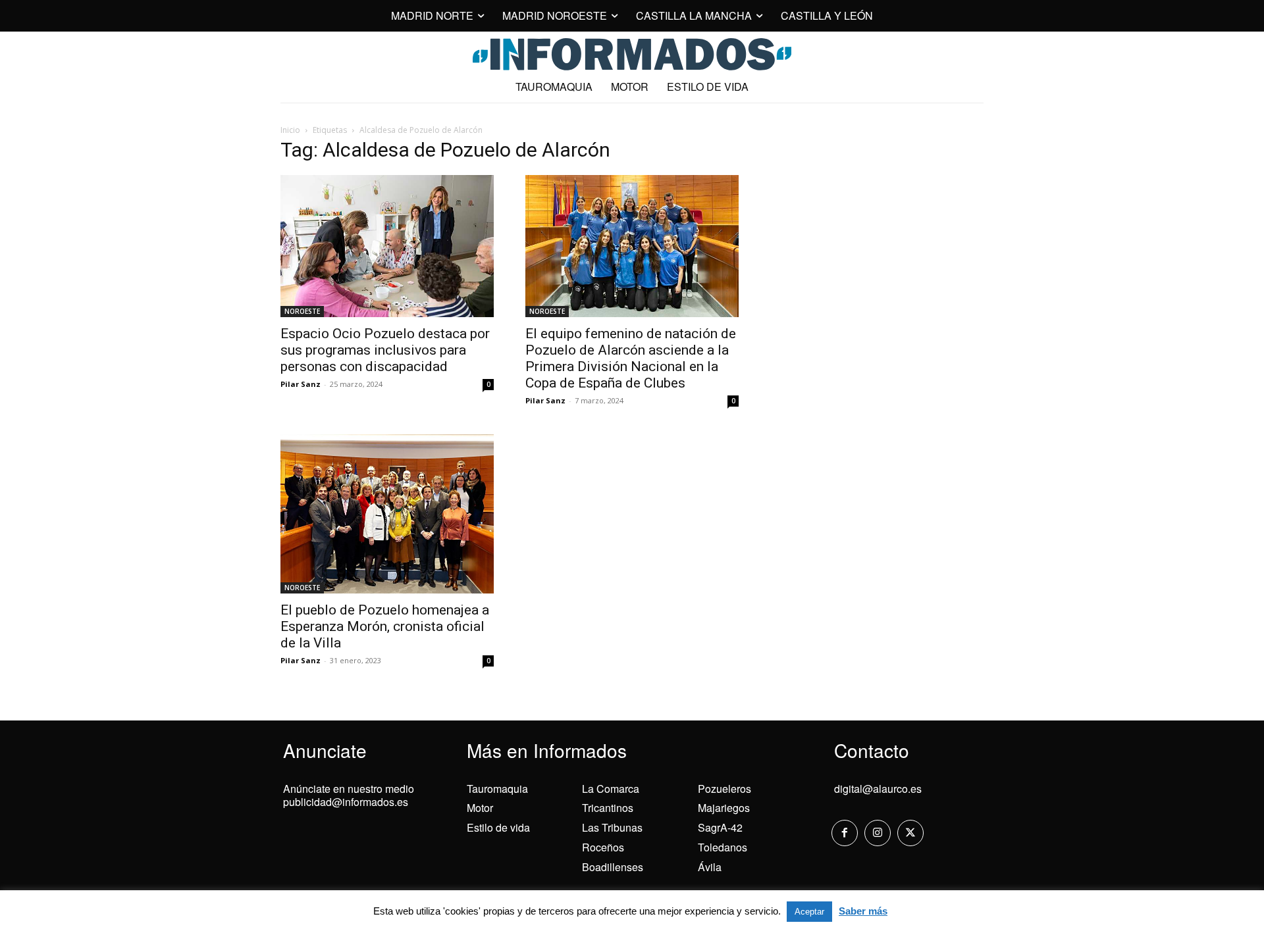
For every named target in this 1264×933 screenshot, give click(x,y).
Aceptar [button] (809, 912)
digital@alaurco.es (878, 788)
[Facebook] (844, 833)
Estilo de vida (498, 827)
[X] (910, 833)
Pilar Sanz (300, 384)
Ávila (710, 866)
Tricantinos (607, 807)
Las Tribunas (612, 827)
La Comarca (610, 788)
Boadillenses (612, 866)
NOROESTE (302, 311)
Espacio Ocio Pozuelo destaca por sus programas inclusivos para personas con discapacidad (385, 350)
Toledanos (722, 847)
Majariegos (724, 807)
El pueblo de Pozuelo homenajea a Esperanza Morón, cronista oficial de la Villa (384, 626)
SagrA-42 (720, 827)
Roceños (603, 847)
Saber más (863, 911)
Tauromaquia (497, 788)
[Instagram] (877, 833)
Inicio (290, 130)
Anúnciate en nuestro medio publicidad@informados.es (348, 795)
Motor (480, 807)
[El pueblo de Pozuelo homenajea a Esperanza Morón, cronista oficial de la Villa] (387, 513)
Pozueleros (724, 788)
